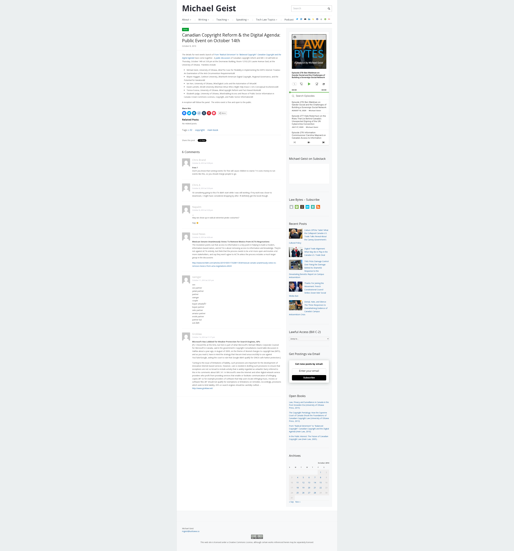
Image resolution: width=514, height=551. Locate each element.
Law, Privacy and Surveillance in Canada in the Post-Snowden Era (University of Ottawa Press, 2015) (309, 405)
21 (315, 487)
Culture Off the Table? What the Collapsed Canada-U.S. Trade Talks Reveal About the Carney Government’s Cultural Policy (308, 236)
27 (309, 492)
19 (303, 487)
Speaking (241, 19)
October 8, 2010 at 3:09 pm (202, 163)
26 (303, 492)
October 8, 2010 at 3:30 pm (202, 188)
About (185, 19)
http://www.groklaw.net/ (202, 388)
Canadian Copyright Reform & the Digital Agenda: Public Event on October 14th (231, 37)
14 (315, 482)
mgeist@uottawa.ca (190, 531)
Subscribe (309, 377)
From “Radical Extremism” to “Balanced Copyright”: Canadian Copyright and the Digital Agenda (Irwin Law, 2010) (309, 429)
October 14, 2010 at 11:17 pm (203, 337)
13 (309, 482)
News (185, 29)
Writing (202, 19)
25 (297, 492)
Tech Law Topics (265, 19)
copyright (200, 130)
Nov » (297, 502)
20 (309, 487)
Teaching (221, 19)
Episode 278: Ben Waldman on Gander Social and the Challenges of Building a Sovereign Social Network (309, 105)
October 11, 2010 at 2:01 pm (203, 280)
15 (321, 482)
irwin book (212, 130)
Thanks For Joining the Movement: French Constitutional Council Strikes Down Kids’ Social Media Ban (307, 289)
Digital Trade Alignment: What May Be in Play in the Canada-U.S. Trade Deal (316, 251)
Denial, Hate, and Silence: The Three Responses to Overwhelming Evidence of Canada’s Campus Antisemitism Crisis (308, 308)
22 (321, 487)
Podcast (289, 19)
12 (303, 482)
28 (315, 492)
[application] (309, 62)
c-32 (190, 130)
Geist (209, 8)
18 (297, 487)
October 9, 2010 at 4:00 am (202, 237)
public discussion (223, 58)
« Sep (291, 502)
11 (297, 482)
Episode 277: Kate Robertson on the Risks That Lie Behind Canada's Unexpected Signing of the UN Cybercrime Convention (309, 120)
